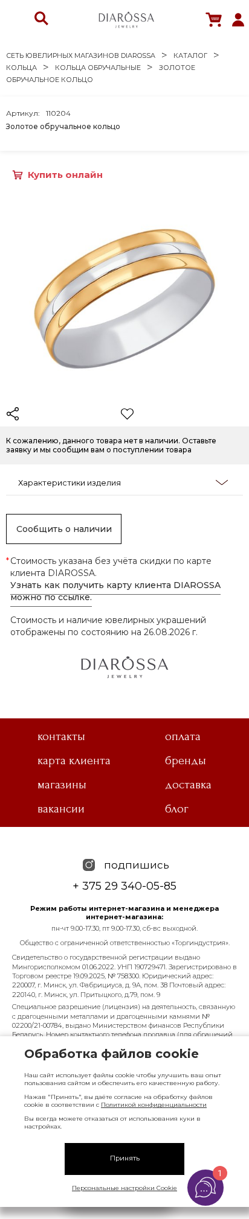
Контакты (61, 736)
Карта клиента (74, 761)
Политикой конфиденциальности (154, 1105)
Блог (177, 809)
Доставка (188, 785)
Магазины (61, 785)
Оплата (183, 736)
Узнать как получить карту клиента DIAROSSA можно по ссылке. (115, 591)
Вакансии (61, 809)
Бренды (185, 761)
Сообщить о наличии (64, 529)
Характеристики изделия (69, 482)
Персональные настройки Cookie (124, 1188)
